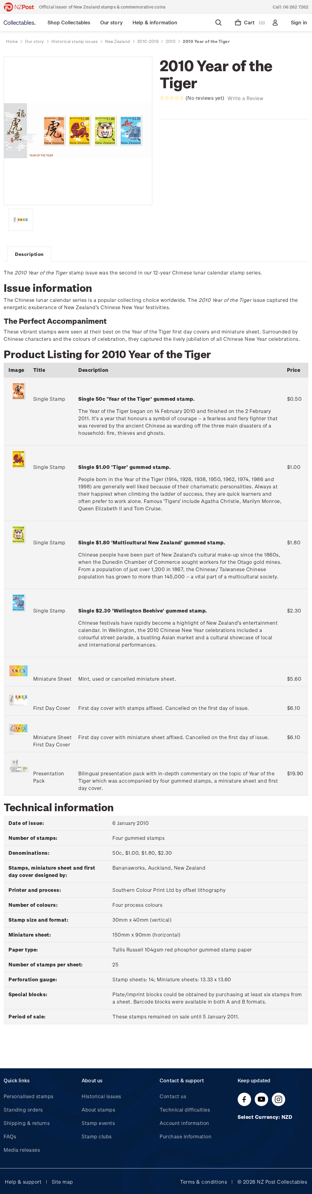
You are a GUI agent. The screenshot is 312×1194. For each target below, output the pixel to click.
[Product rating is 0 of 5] (172, 98)
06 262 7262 (295, 6)
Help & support (23, 1182)
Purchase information (185, 1136)
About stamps (98, 1109)
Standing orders (23, 1109)
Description (29, 254)
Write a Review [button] (245, 98)
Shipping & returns (27, 1123)
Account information (184, 1123)
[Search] (219, 22)
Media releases (22, 1150)
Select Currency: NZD (266, 1117)
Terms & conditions (203, 1182)
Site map (62, 1182)
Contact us (173, 1096)
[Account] (276, 22)
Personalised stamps (29, 1096)
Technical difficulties (185, 1109)
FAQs (10, 1136)
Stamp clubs (97, 1136)
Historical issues (101, 1096)
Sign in (299, 22)
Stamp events (98, 1123)
